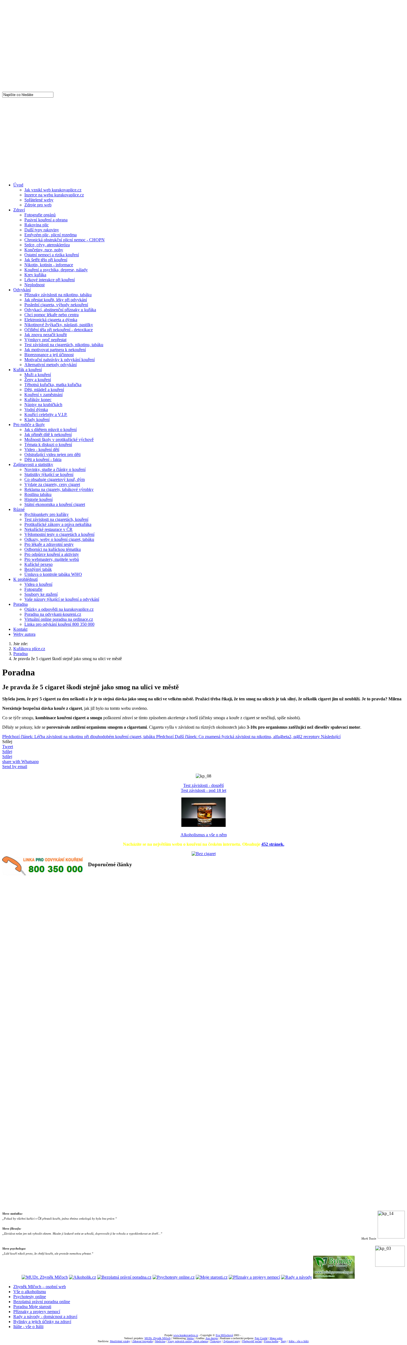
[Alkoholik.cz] (82, 1277)
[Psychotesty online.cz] (174, 1277)
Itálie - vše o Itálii (28, 1326)
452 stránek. (272, 844)
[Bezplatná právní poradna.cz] (124, 1277)
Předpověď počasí (252, 1341)
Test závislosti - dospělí (203, 785)
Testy (284, 1341)
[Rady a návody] (296, 1277)
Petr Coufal (261, 1338)
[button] (246, 877)
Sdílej (7, 751)
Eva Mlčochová (224, 1335)
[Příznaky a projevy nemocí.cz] (254, 1277)
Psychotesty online (29, 1296)
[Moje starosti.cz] (212, 1277)
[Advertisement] (203, 139)
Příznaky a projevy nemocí (36, 1311)
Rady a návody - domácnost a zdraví (45, 1316)
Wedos (190, 1338)
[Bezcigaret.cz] (204, 853)
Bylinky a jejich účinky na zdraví (42, 1321)
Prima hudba (271, 1341)
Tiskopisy (215, 1341)
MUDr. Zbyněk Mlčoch (158, 1338)
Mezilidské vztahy (120, 1341)
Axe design (211, 1338)
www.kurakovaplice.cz (185, 1335)
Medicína (160, 1341)
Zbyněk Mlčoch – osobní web (39, 1286)
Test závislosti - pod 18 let (203, 790)
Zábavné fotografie (142, 1341)
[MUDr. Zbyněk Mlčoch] (45, 1277)
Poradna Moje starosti (32, 1306)
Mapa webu (276, 1338)
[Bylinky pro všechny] (334, 1277)
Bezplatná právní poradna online (41, 1301)
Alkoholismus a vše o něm (204, 834)
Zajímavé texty (231, 1341)
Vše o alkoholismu (29, 1291)
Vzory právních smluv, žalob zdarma (188, 1341)
